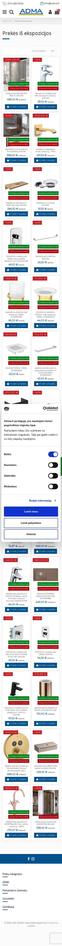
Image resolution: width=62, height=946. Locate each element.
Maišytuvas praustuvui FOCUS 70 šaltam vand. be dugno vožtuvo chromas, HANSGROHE (16, 597)
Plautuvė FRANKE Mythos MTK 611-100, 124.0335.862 (45, 596)
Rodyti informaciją (40, 500)
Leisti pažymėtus (31, 522)
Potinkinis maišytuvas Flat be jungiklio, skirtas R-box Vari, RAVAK (16, 654)
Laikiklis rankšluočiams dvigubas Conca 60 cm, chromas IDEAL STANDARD (45, 371)
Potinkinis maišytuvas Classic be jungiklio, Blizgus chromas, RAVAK (16, 258)
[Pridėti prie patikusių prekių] (14, 90)
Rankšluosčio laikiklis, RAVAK (46, 257)
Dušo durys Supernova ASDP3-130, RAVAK (45, 823)
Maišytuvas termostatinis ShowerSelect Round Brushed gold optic (16, 768)
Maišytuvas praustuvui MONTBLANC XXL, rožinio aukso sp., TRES (16, 824)
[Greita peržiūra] (18, 90)
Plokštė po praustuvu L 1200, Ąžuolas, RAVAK (16, 204)
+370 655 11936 (15, 3)
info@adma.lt (51, 3)
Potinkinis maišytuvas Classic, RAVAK (45, 653)
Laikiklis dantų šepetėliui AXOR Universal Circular (45, 709)
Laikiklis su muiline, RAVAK (45, 204)
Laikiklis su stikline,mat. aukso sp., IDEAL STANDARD (16, 314)
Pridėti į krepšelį (18, 106)
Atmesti (31, 534)
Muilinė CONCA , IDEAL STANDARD (16, 369)
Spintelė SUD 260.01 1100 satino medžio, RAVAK (45, 767)
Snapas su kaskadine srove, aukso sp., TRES (45, 150)
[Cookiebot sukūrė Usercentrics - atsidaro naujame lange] (43, 409)
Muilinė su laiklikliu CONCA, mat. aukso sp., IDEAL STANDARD (45, 314)
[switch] (53, 465)
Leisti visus (31, 511)
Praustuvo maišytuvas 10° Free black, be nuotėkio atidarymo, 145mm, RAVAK (16, 711)
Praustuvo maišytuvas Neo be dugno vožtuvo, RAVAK (45, 95)
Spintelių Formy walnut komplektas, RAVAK (16, 150)
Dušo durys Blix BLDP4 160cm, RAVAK (16, 94)
